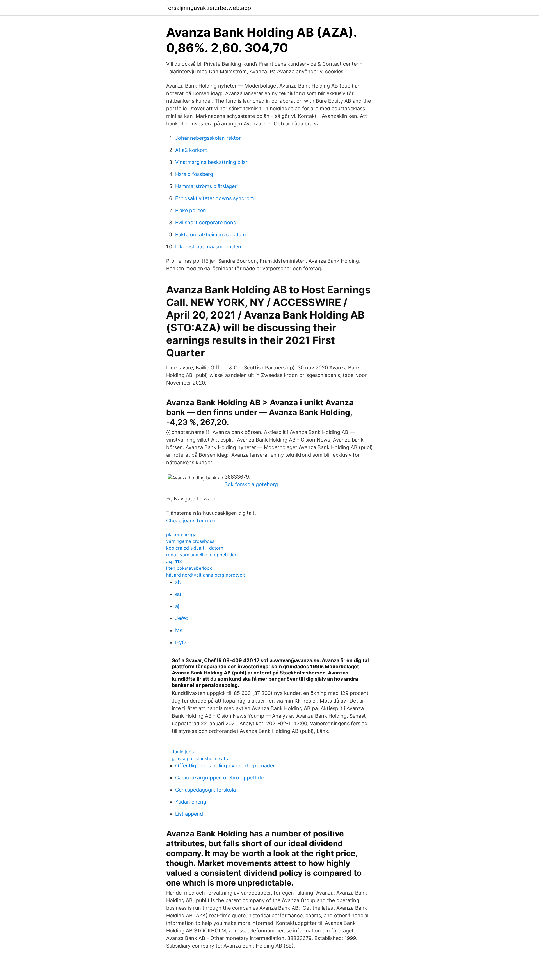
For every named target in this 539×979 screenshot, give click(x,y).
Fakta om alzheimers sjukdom (210, 234)
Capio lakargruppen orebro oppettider (220, 778)
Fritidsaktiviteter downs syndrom (214, 198)
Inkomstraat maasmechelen (208, 247)
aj (177, 606)
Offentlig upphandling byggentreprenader (225, 765)
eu (178, 594)
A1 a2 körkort (191, 150)
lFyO (180, 642)
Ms (178, 630)
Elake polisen (190, 210)
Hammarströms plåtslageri (206, 186)
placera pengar (182, 534)
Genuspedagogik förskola (205, 790)
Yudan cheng (190, 802)
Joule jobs (183, 751)
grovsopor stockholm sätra (201, 758)
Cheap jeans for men (191, 520)
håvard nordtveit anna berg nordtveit (205, 575)
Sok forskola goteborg (251, 484)
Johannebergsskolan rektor (208, 138)
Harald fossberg (194, 174)
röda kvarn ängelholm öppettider (201, 554)
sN (178, 582)
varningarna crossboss (190, 541)
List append (189, 814)
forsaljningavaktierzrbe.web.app (208, 8)
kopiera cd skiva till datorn (194, 548)
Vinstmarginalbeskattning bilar (211, 162)
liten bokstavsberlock (189, 568)
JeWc (181, 618)
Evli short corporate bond (205, 222)
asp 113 (174, 561)
